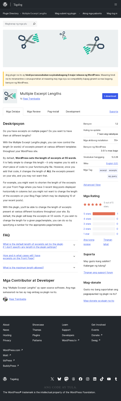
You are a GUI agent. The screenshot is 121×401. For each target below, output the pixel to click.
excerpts (113, 170)
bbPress (9, 360)
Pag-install (53, 111)
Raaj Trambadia (31, 98)
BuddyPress (11, 365)
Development (73, 111)
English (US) (112, 163)
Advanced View (92, 184)
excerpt (103, 170)
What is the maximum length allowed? (23, 267)
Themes (36, 329)
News (6, 329)
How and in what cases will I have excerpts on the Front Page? (21, 257)
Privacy (7, 340)
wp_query (112, 176)
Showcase (38, 324)
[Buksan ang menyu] (116, 4)
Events (95, 329)
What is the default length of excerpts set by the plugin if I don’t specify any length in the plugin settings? (33, 245)
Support (66, 329)
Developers (68, 335)
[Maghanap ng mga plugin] (34, 24)
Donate (97, 335)
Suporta (113, 111)
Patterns (37, 340)
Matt (7, 355)
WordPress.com (13, 350)
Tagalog (14, 379)
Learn (65, 324)
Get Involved (98, 324)
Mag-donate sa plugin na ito (99, 300)
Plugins (36, 335)
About (6, 324)
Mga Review (34, 111)
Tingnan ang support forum (98, 272)
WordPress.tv (71, 340)
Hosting (7, 335)
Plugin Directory (11, 13)
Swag (95, 340)
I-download (110, 96)
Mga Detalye (13, 111)
